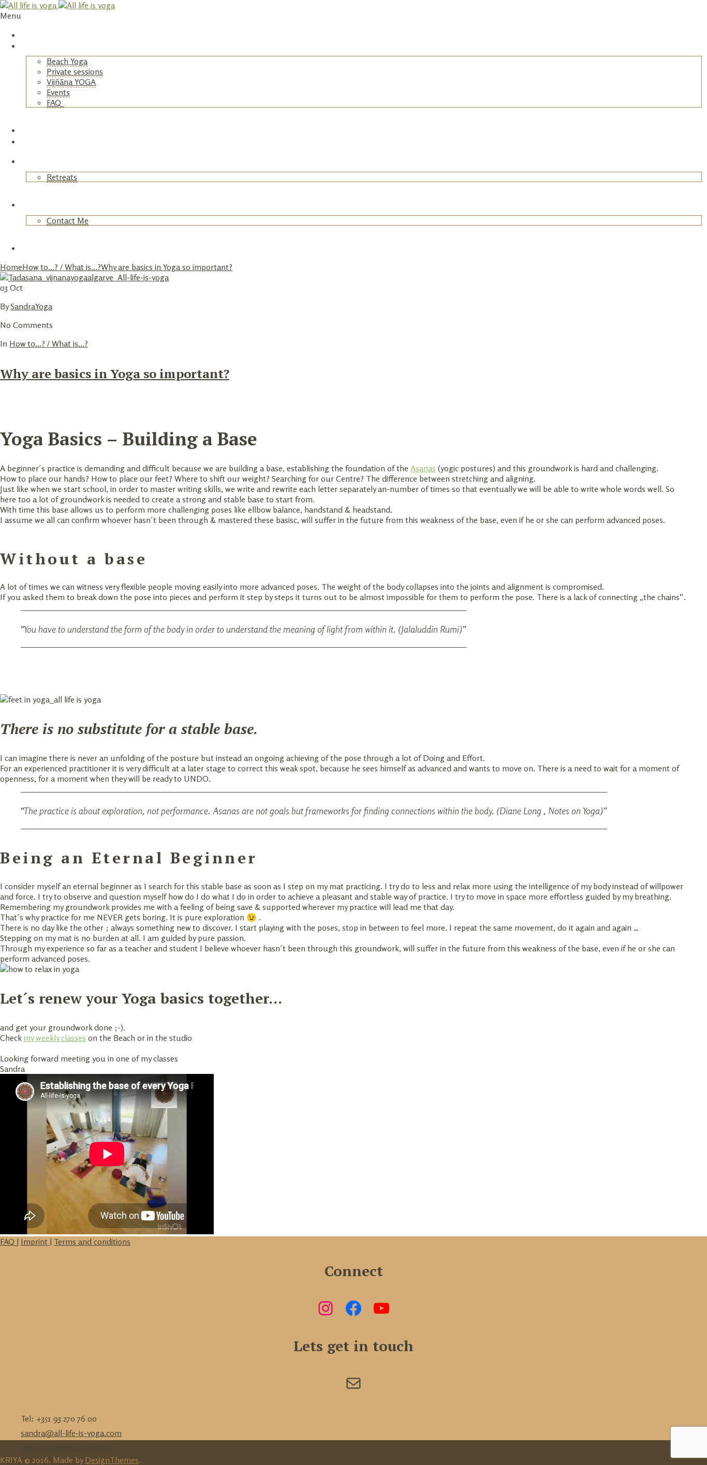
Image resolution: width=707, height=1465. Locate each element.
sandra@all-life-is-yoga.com (71, 1433)
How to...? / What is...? (61, 267)
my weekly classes (54, 1038)
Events (58, 92)
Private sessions (75, 71)
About (33, 204)
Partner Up (42, 247)
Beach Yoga (67, 61)
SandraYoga (31, 306)
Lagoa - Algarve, (50, 1447)
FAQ (54, 102)
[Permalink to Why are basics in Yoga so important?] (84, 277)
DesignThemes (112, 1460)
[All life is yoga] (57, 5)
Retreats (38, 130)
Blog (30, 161)
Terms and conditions (92, 1241)
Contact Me (68, 220)
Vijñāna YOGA (71, 82)
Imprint (35, 1241)
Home (32, 34)
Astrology (40, 141)
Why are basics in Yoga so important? (166, 267)
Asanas (423, 468)
